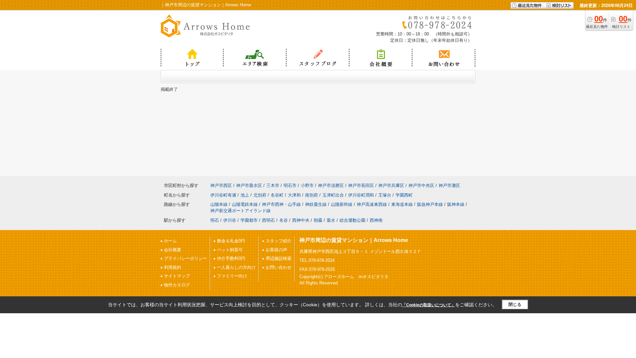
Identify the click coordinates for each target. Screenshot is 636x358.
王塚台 (384, 195)
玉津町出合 (333, 195)
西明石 (268, 220)
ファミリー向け (232, 275)
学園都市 (249, 220)
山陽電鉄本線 (245, 204)
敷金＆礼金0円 (231, 240)
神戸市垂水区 (249, 185)
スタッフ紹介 (279, 240)
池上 (244, 195)
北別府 (259, 195)
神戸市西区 (221, 185)
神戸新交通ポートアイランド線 (240, 210)
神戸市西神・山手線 (281, 204)
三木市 (272, 185)
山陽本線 (219, 204)
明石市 (290, 185)
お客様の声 (276, 249)
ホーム (170, 240)
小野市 (307, 185)
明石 (214, 220)
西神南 (376, 220)
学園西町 (404, 195)
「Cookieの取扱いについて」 (428, 305)
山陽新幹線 (341, 204)
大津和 (294, 195)
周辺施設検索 (279, 258)
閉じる (514, 304)
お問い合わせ (279, 267)
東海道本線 (402, 204)
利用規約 (172, 267)
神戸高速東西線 (372, 204)
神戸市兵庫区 (391, 185)
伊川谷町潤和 (361, 195)
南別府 (311, 195)
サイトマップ (177, 275)
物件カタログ (177, 284)
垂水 (331, 220)
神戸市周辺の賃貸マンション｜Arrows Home (353, 240)
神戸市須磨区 (331, 185)
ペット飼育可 (230, 249)
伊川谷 (229, 220)
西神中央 (300, 220)
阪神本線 (455, 204)
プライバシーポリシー (185, 258)
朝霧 (318, 220)
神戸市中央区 (421, 185)
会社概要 (172, 249)
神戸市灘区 (449, 185)
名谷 (283, 220)
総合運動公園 (352, 220)
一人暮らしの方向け (236, 267)
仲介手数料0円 (231, 258)
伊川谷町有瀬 (223, 195)
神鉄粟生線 (316, 204)
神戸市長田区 (361, 185)
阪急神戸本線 (430, 204)
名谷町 (277, 195)
